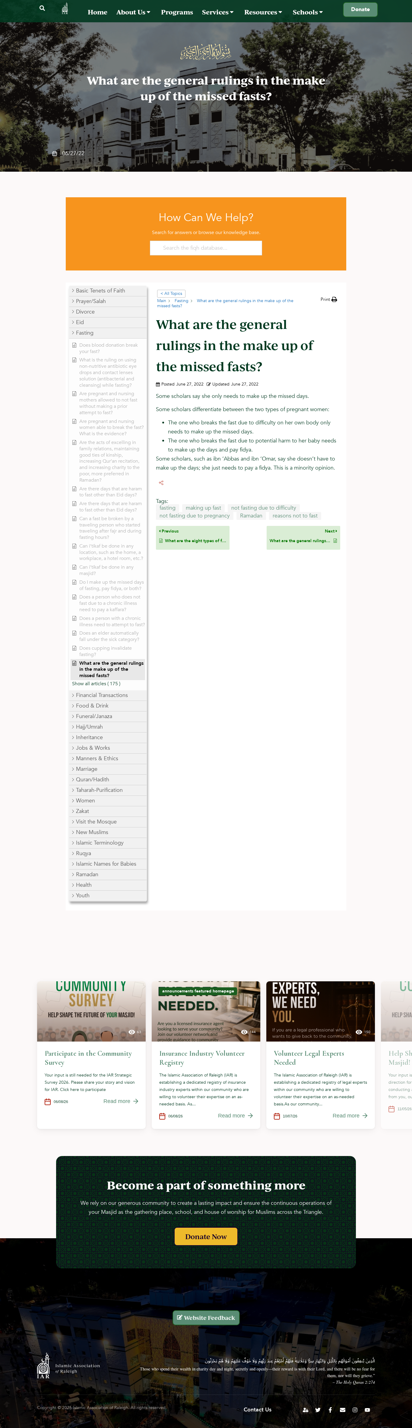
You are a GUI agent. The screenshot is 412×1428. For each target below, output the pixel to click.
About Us (131, 12)
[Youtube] (367, 1410)
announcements (177, 991)
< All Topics (171, 293)
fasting (168, 508)
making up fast (203, 508)
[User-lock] (305, 1410)
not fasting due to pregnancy (195, 516)
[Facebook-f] (330, 1410)
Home (97, 12)
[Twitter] (317, 1410)
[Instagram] (355, 1410)
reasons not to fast (295, 516)
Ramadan (251, 516)
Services (216, 12)
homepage (223, 991)
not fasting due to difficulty (263, 508)
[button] (42, 8)
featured (203, 991)
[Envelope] (342, 1410)
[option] (91, 1055)
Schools (306, 12)
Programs (177, 12)
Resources (261, 12)
